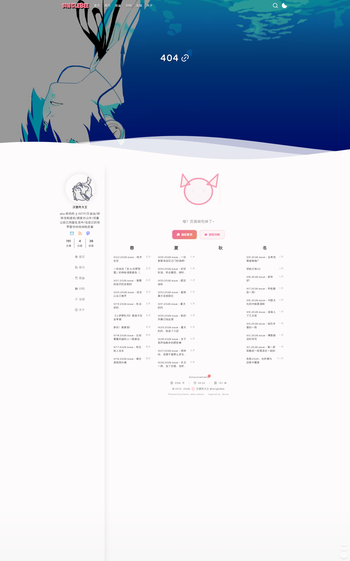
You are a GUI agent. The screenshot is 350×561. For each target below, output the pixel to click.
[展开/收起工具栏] (343, 554)
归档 (129, 5)
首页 (97, 5)
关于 (150, 5)
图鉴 (118, 5)
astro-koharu (197, 394)
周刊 (108, 5)
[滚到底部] (343, 548)
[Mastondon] (88, 233)
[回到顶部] (343, 544)
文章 (68, 243)
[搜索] (275, 5)
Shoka (225, 394)
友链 (139, 5)
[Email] (72, 233)
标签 (91, 243)
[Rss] (80, 233)
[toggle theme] (284, 5)
